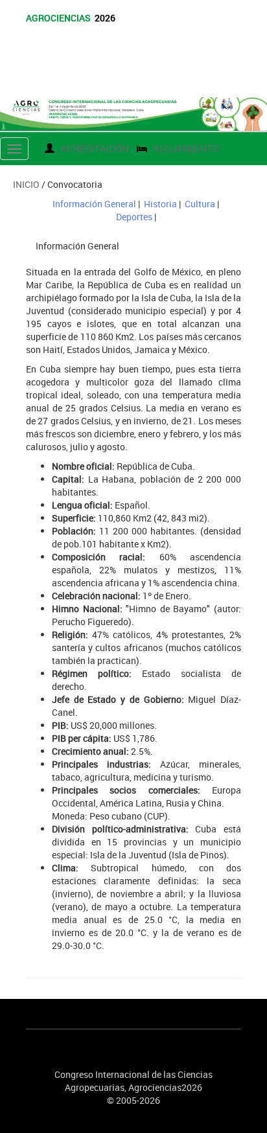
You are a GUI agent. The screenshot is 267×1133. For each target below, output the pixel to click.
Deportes (134, 217)
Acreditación (93, 148)
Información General (94, 204)
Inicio (26, 184)
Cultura (200, 204)
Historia (160, 204)
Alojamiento (184, 148)
